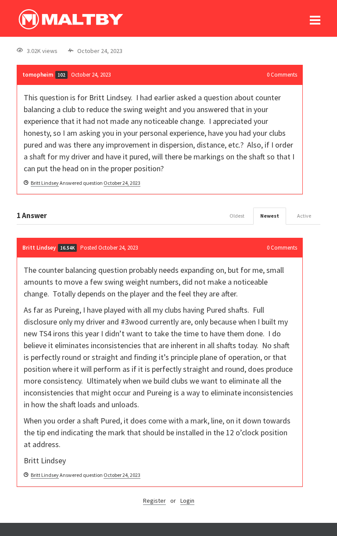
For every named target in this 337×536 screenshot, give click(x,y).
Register (154, 500)
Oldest (236, 215)
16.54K (67, 248)
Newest (269, 215)
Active (304, 215)
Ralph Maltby (71, 19)
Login (187, 500)
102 (61, 75)
